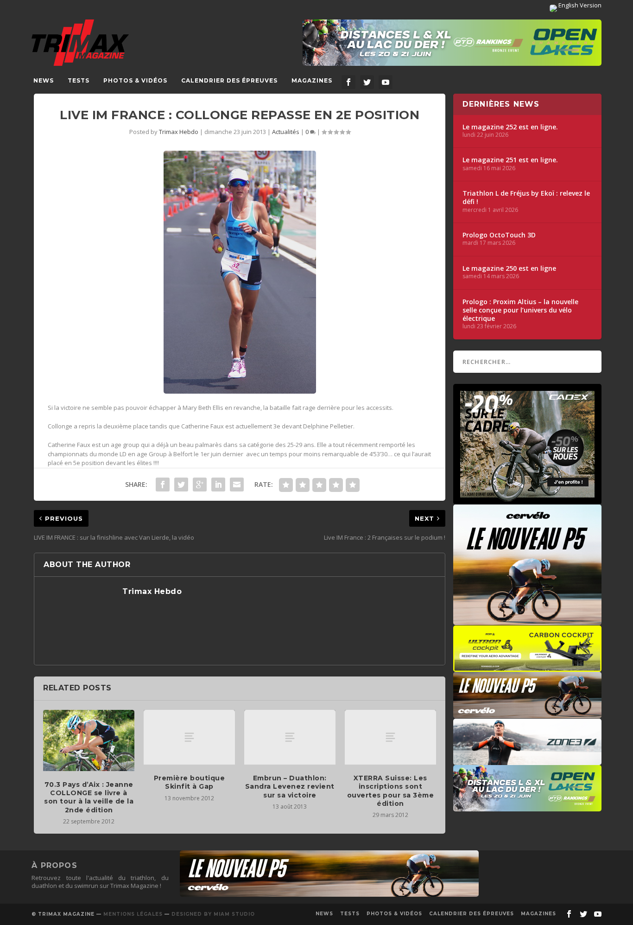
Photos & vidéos (135, 80)
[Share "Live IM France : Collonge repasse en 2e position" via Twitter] (181, 484)
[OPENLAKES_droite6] (527, 807)
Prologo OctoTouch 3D (499, 235)
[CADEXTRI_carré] (527, 500)
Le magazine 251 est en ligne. (510, 160)
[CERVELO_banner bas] (329, 894)
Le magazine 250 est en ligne (509, 268)
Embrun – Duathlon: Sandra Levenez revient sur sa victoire (290, 786)
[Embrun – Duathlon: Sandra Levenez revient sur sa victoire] (289, 737)
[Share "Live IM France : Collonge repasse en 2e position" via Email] (237, 484)
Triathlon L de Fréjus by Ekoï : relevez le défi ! (526, 197)
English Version (579, 5)
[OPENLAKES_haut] (452, 42)
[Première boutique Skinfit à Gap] (189, 737)
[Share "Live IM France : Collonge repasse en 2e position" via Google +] (199, 484)
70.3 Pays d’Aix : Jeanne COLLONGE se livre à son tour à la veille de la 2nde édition (88, 797)
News (43, 80)
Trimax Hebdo (178, 132)
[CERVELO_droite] (527, 713)
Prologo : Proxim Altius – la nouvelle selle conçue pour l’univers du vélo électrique (520, 310)
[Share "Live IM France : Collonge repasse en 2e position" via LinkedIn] (218, 484)
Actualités (285, 132)
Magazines (311, 80)
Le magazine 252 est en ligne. (510, 127)
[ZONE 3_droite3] (527, 760)
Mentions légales (133, 914)
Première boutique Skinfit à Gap (189, 782)
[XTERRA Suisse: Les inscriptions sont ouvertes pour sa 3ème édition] (390, 737)
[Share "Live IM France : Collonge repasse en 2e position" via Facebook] (162, 484)
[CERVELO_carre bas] (527, 620)
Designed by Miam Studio (213, 914)
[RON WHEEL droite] (527, 667)
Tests (78, 80)
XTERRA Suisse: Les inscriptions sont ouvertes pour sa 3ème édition (390, 791)
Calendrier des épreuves (229, 80)
